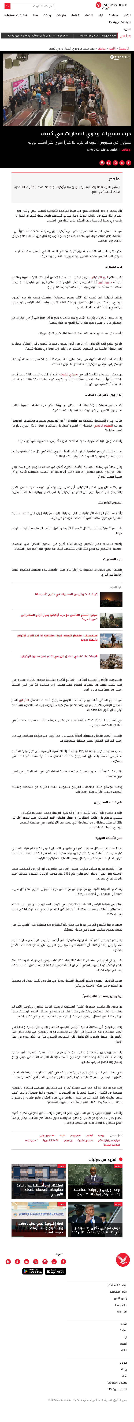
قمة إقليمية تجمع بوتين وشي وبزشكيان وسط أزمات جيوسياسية (53, 35)
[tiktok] (17, 1261)
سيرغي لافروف (68, 374)
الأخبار (127, 15)
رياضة (47, 15)
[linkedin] (26, 1261)
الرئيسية (124, 48)
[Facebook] (63, 1261)
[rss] (8, 1261)
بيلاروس (68, 1140)
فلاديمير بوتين (47, 1135)
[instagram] (45, 1261)
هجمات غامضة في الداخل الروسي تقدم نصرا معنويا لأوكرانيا (59, 656)
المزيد (127, 29)
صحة (35, 15)
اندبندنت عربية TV (120, 22)
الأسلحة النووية (50, 1140)
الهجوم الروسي (103, 425)
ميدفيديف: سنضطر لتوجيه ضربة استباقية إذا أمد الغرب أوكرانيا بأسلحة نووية (57, 637)
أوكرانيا (89, 1135)
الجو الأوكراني (99, 277)
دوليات (102, 48)
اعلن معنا (122, 1312)
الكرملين (24, 700)
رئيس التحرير (120, 1298)
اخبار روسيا (75, 1135)
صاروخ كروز (105, 282)
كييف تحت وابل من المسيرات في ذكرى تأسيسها (66, 594)
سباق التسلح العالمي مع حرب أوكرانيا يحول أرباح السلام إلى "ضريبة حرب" (59, 617)
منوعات (61, 15)
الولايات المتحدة (112, 1145)
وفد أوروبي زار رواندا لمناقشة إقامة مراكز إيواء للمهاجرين (96, 1192)
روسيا (101, 1135)
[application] (67, 90)
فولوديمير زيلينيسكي (109, 1140)
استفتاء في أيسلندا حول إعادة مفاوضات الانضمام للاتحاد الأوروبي (39, 1190)
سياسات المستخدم (117, 1285)
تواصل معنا (121, 1305)
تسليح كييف (31, 1140)
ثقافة (75, 15)
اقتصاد (88, 15)
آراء (101, 15)
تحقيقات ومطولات (15, 15)
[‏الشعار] (119, 57)
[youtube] (35, 1261)
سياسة (113, 15)
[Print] (102, 163)
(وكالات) (126, 149)
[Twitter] (54, 1261)
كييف (62, 1135)
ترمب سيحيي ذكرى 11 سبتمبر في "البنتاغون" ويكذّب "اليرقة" (96, 1230)
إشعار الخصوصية (118, 1292)
